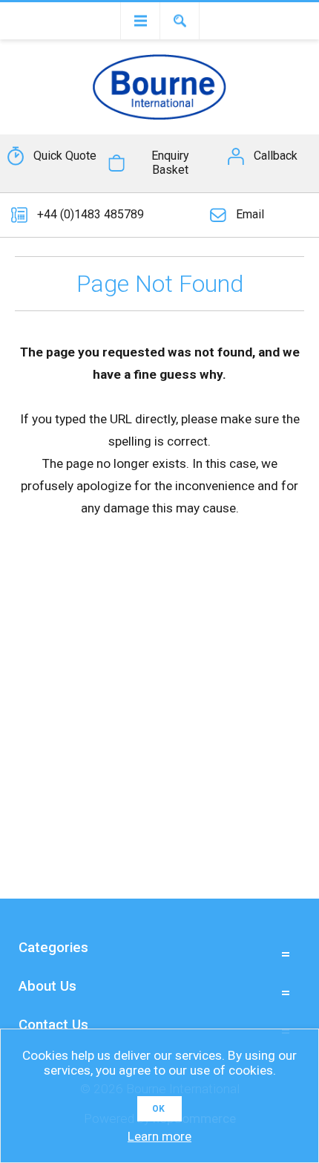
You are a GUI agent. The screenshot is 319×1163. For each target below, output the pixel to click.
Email (250, 214)
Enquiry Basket (170, 163)
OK (158, 1109)
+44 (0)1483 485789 (90, 214)
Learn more (159, 1136)
